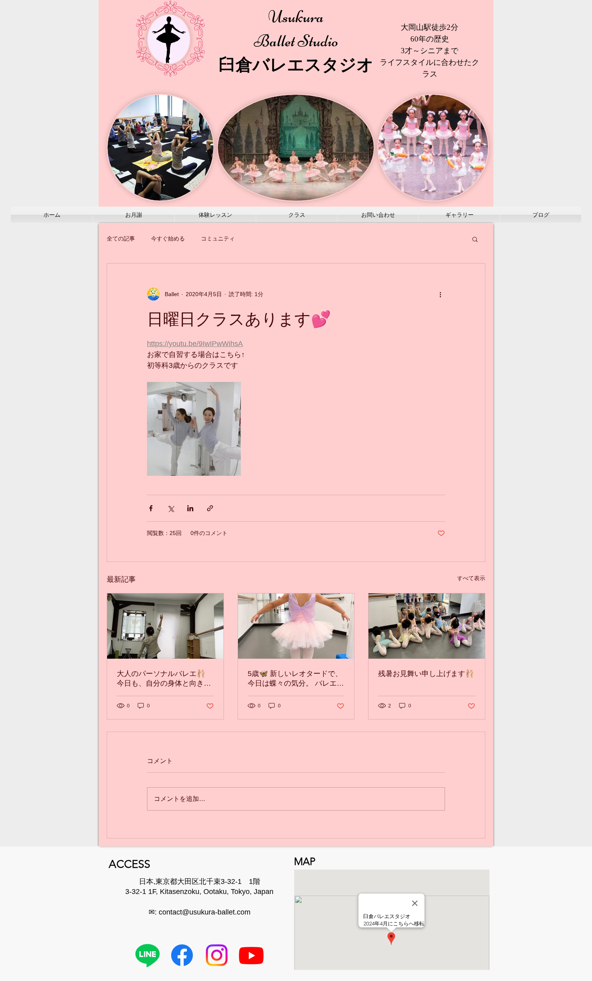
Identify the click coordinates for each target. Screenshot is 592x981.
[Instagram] (216, 955)
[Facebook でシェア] (151, 508)
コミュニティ (218, 238)
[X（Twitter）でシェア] (170, 508)
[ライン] (147, 955)
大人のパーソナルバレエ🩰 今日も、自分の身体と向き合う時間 (164, 679)
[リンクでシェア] (210, 508)
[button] (475, 239)
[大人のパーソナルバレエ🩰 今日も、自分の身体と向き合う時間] (165, 626)
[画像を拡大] (194, 429)
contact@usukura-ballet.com (204, 912)
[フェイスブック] (182, 955)
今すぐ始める (168, 238)
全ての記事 (121, 238)
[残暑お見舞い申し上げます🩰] (426, 626)
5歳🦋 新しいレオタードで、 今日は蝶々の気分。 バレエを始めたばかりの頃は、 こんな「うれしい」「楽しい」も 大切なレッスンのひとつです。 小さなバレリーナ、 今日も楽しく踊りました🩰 (296, 679)
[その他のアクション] (440, 294)
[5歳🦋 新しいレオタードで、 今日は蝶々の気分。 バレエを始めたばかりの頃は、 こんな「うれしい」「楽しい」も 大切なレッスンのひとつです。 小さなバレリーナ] (296, 626)
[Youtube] (251, 955)
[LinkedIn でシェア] (190, 508)
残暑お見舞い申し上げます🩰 (426, 674)
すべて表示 (471, 578)
